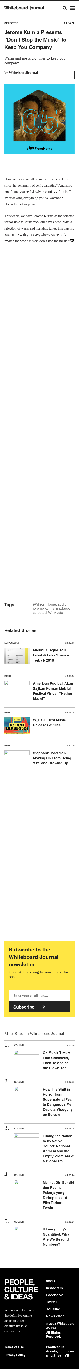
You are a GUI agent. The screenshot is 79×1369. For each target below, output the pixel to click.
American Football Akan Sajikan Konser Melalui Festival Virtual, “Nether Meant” (53, 691)
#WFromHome (44, 604)
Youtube (53, 1309)
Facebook (54, 1295)
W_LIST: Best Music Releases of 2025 (49, 722)
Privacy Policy (14, 1355)
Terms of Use (14, 1347)
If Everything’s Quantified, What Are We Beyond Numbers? (56, 1237)
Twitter (51, 1302)
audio (62, 604)
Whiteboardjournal (23, 72)
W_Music (55, 613)
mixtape (62, 608)
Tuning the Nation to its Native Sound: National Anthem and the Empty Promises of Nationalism (58, 1148)
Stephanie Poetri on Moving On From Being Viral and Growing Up (52, 757)
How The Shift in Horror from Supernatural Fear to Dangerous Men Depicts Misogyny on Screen (58, 1102)
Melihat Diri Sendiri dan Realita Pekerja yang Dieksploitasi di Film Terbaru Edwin (58, 1195)
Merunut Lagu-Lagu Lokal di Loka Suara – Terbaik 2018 (51, 655)
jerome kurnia (43, 608)
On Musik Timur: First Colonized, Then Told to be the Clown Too (56, 1060)
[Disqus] (39, 414)
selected (40, 613)
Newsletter (55, 1316)
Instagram (54, 1288)
